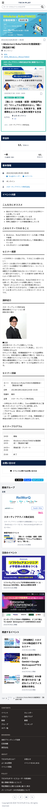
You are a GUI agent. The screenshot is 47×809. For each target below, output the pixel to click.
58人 (40, 512)
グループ (4, 724)
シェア (28, 480)
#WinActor (13, 57)
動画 (3, 720)
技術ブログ (28, 716)
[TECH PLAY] (25, 2)
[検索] (42, 6)
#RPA (6, 57)
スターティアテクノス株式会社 (18, 186)
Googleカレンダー (15, 176)
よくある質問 (6, 763)
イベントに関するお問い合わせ (25, 471)
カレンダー (28, 712)
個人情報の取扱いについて (11, 782)
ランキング (28, 724)
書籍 (26, 720)
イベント (10, 698)
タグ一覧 (4, 728)
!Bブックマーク (38, 480)
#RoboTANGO (23, 57)
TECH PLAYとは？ (8, 759)
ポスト (20, 480)
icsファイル (28, 176)
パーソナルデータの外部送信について (15, 790)
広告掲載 (4, 743)
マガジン (4, 716)
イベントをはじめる (31, 763)
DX (15, 119)
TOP (3, 698)
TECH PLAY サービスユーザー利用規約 (16, 778)
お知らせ (27, 759)
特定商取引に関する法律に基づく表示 (15, 786)
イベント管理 (6, 767)
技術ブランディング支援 (10, 740)
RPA (5, 54)
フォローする (37, 508)
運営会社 (4, 747)
